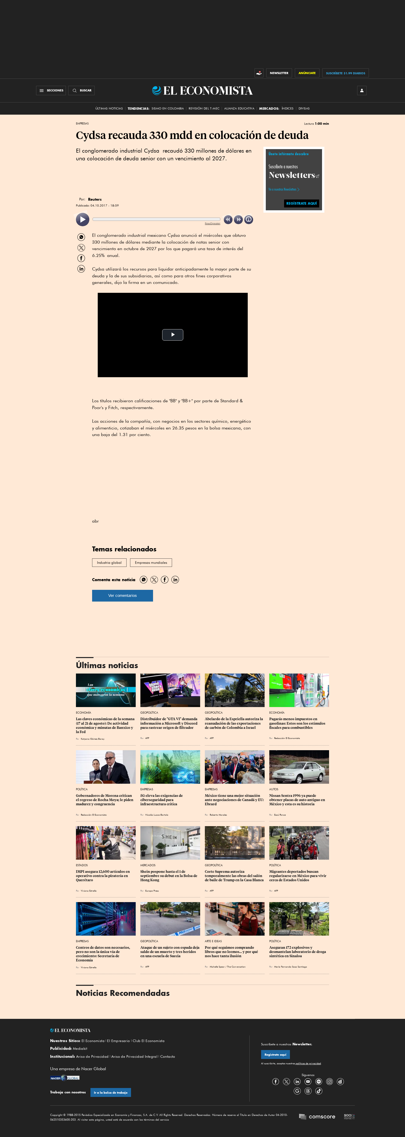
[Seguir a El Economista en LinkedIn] (297, 1081)
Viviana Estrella (89, 890)
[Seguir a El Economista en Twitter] (286, 1081)
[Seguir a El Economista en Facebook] (275, 1081)
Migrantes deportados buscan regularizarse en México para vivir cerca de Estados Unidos (298, 876)
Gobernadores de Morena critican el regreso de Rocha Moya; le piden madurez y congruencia (105, 800)
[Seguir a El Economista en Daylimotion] (340, 1081)
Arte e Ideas (213, 941)
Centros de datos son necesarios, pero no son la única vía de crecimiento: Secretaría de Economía (103, 953)
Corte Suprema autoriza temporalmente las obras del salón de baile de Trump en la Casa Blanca (234, 876)
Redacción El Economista (287, 738)
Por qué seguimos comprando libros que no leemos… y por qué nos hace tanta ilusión (232, 951)
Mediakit (80, 1049)
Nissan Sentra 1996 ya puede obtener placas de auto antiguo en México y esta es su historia (297, 800)
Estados (82, 865)
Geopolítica (149, 712)
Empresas (82, 123)
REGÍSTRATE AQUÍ (301, 203)
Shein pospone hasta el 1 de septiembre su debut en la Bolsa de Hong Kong (169, 876)
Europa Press (152, 890)
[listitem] (82, 219)
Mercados (147, 865)
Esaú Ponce (280, 814)
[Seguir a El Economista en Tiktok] (318, 1091)
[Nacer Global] (64, 1078)
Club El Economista (149, 1041)
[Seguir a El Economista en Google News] (297, 1091)
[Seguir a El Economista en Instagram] (329, 1081)
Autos (273, 789)
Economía (83, 712)
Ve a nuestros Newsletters (282, 189)
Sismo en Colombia (168, 108)
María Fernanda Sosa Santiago (290, 966)
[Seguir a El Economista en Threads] (308, 1091)
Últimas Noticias (109, 108)
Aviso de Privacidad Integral (134, 1056)
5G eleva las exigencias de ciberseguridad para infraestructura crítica (162, 800)
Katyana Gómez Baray (92, 738)
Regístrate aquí (275, 1054)
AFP (147, 738)
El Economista (93, 1041)
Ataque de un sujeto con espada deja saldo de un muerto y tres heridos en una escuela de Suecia (170, 951)
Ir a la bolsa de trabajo (111, 1092)
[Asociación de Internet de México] (349, 1117)
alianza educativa (239, 108)
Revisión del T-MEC (204, 108)
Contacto (167, 1056)
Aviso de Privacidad (92, 1056)
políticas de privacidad (308, 1063)
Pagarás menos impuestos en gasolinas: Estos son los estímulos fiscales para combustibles (297, 723)
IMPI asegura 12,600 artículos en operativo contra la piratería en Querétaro (103, 876)
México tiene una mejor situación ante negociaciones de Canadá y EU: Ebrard (235, 800)
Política (82, 789)
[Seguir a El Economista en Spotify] (318, 1081)
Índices (288, 108)
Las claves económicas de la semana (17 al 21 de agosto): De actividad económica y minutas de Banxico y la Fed (105, 725)
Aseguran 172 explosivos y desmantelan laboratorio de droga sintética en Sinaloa (298, 951)
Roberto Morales (218, 814)
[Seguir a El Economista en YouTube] (308, 1081)
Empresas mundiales (151, 563)
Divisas (304, 108)
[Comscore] (317, 1117)
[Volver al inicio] (144, 1030)
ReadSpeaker (212, 223)
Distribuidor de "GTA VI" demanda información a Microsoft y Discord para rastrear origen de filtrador (169, 723)
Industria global (109, 563)
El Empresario (118, 1041)
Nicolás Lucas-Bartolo (156, 814)
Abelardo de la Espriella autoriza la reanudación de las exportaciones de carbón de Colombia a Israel (234, 723)
